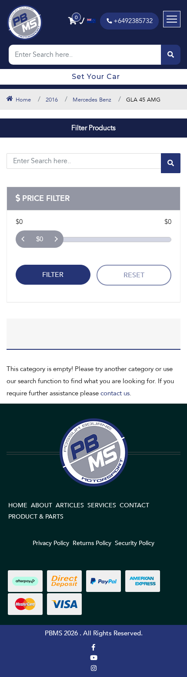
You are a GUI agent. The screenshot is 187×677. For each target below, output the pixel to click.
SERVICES (101, 505)
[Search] (170, 55)
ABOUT (41, 505)
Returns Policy (92, 543)
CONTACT (134, 505)
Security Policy (134, 543)
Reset (134, 275)
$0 (39, 239)
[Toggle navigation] (171, 19)
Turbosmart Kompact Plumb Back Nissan (73, 643)
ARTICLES (70, 505)
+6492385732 (133, 20)
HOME (17, 505)
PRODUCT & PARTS (35, 517)
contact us (115, 393)
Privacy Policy (51, 543)
